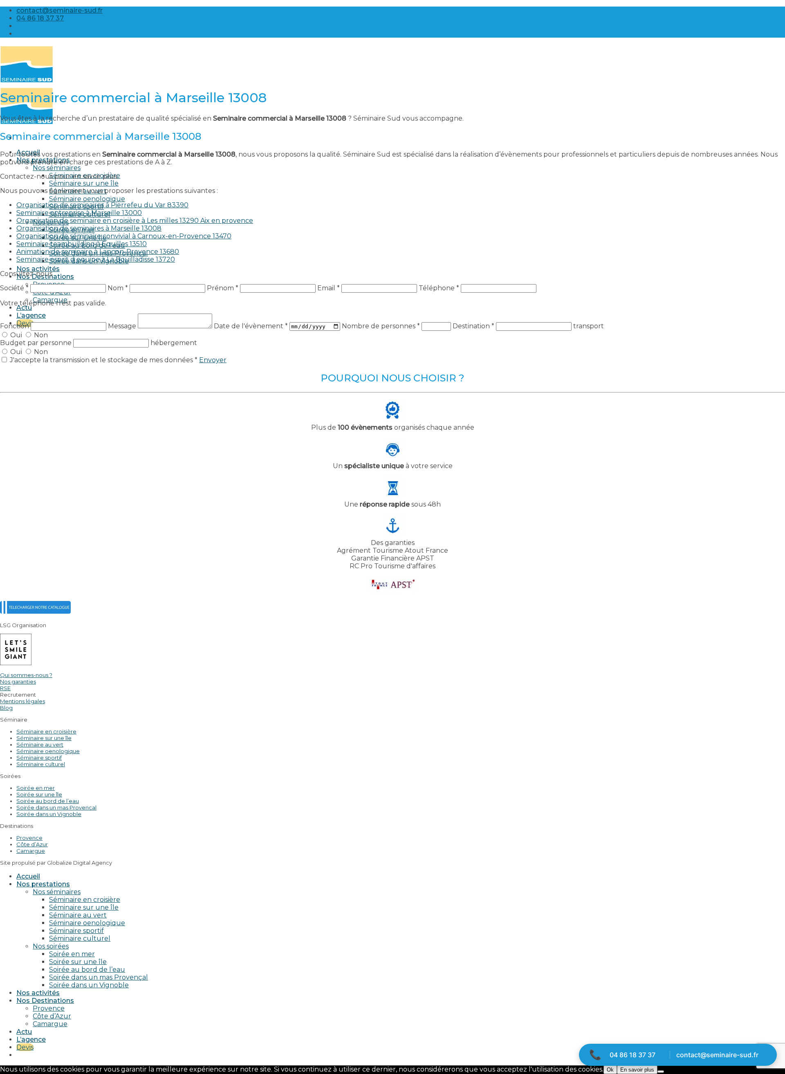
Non (40, 335)
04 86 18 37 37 (632, 1055)
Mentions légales (22, 701)
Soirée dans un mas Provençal (56, 807)
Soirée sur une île (39, 794)
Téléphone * (439, 288)
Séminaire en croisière (46, 731)
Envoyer (213, 360)
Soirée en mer (35, 788)
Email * (328, 288)
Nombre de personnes (381, 326)
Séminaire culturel (40, 764)
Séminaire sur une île (84, 183)
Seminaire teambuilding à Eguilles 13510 (81, 244)
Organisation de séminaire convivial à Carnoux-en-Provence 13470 (123, 236)
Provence (29, 837)
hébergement (173, 343)
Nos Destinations (45, 1000)
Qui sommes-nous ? (26, 675)
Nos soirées (51, 946)
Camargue (30, 851)
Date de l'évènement (251, 326)
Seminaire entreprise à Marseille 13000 (79, 213)
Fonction (15, 326)
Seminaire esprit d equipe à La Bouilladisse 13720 (95, 259)
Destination (473, 326)
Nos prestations (43, 884)
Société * (14, 288)
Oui (16, 335)
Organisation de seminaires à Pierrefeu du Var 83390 (102, 205)
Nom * (118, 288)
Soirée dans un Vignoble (48, 814)
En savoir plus (637, 1070)
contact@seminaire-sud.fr (717, 1055)
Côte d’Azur (32, 844)
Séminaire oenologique (87, 199)
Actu (24, 308)
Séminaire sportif (39, 757)
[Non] (660, 1071)
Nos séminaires (57, 168)
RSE (5, 688)
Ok (610, 1070)
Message (123, 326)
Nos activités (38, 269)
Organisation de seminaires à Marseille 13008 (88, 228)
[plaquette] (35, 611)
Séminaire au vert (39, 744)
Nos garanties (18, 681)
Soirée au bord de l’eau (47, 801)
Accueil (28, 876)
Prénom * (222, 288)
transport (588, 326)
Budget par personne (36, 343)
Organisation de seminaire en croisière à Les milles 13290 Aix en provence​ (134, 220)
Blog (6, 707)
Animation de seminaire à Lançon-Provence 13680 (97, 252)
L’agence (31, 315)
